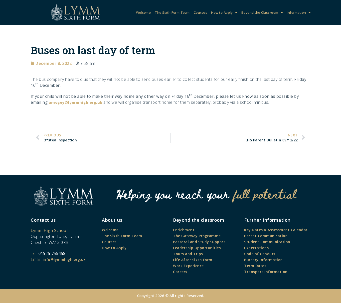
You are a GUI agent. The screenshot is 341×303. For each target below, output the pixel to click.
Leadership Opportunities (197, 247)
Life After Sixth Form (192, 259)
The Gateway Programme (197, 235)
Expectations (256, 247)
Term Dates (255, 265)
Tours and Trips (188, 253)
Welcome (143, 12)
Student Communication (267, 241)
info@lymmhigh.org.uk (64, 259)
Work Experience (188, 265)
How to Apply (222, 12)
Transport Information (266, 271)
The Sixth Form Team (172, 12)
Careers (180, 271)
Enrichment (183, 229)
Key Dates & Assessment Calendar (276, 229)
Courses (200, 12)
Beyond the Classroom (259, 12)
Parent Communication (266, 235)
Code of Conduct (260, 253)
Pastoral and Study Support (199, 241)
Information (296, 12)
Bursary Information (263, 259)
